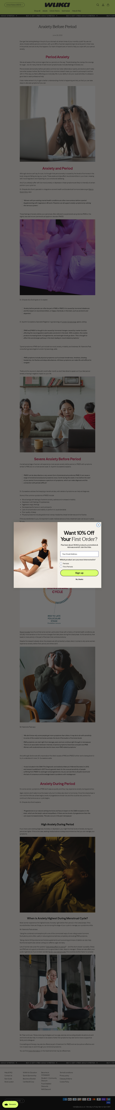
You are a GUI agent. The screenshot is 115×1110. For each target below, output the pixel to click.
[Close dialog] (98, 525)
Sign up (79, 572)
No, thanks (79, 579)
